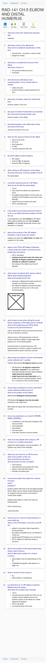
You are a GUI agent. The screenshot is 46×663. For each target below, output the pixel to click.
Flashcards (14, 3)
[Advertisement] (23, 633)
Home (5, 3)
